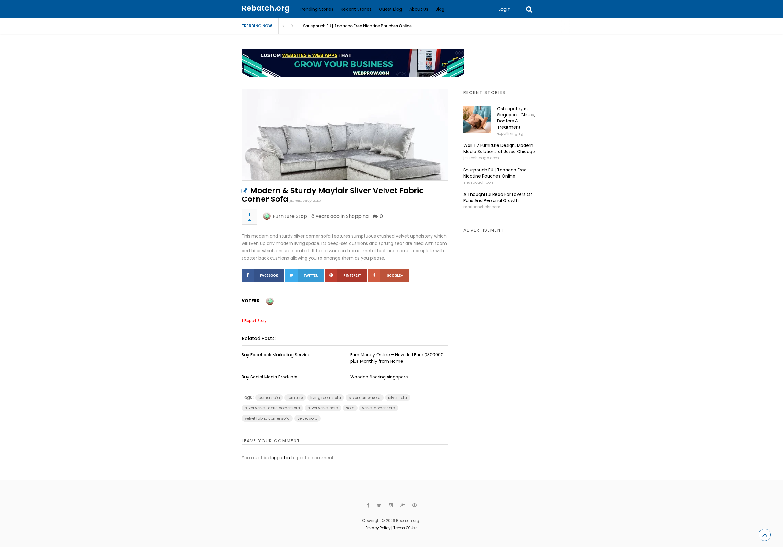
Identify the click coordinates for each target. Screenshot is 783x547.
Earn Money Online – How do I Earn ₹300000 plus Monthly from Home (396, 358)
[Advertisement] (509, 335)
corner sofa (269, 397)
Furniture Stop (290, 216)
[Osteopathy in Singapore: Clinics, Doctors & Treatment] (477, 119)
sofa (350, 407)
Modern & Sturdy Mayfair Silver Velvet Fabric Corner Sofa (333, 194)
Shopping (357, 216)
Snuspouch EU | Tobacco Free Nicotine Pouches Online (357, 26)
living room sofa (325, 397)
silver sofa (397, 397)
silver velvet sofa (323, 407)
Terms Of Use (405, 527)
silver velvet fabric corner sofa (272, 407)
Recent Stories (356, 9)
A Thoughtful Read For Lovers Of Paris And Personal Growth (497, 197)
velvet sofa (307, 418)
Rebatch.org (266, 8)
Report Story (255, 320)
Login (504, 9)
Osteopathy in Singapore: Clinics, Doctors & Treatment (516, 118)
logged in (280, 458)
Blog (440, 9)
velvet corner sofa (378, 407)
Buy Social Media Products (269, 377)
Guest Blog (390, 9)
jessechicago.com (481, 157)
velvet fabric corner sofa (267, 418)
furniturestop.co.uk (305, 200)
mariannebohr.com (481, 206)
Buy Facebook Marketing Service (276, 355)
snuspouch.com (479, 182)
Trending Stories (316, 9)
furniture (295, 397)
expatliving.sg (510, 133)
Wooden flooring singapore (379, 377)
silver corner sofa (364, 397)
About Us (418, 9)
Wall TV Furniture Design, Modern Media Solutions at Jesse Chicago (499, 148)
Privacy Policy (378, 527)
